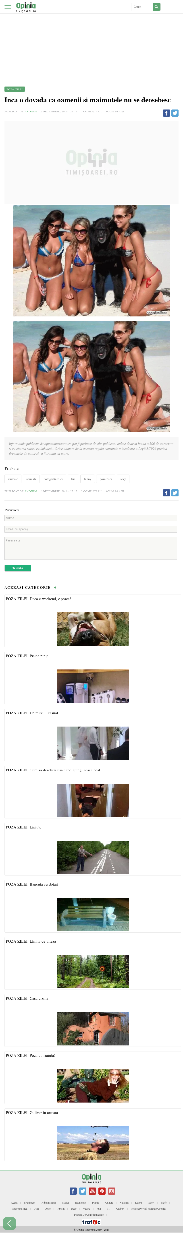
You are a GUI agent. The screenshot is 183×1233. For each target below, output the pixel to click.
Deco (74, 1208)
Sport (151, 1202)
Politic (95, 1202)
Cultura (109, 1202)
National (124, 1202)
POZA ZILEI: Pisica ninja (27, 655)
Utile (36, 1208)
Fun (99, 1208)
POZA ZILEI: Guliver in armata (32, 1112)
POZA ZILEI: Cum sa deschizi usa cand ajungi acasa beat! (54, 769)
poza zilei (106, 479)
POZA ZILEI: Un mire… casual (32, 712)
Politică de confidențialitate (89, 1214)
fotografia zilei (53, 479)
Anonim (31, 111)
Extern (138, 1202)
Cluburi (120, 1208)
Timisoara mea (19, 1208)
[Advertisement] (91, 33)
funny (87, 479)
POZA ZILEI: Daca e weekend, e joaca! (38, 598)
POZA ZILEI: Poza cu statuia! (30, 1055)
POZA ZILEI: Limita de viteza (31, 941)
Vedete (86, 1208)
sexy (123, 479)
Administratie (49, 1202)
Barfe (163, 1202)
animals (31, 479)
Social (65, 1202)
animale (13, 479)
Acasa (14, 1202)
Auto (48, 1208)
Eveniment (29, 1202)
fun (73, 479)
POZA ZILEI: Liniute (23, 827)
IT (108, 1208)
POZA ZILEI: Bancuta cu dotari (32, 884)
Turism (60, 1208)
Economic (80, 1202)
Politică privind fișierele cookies (148, 1208)
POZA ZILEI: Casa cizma (27, 998)
